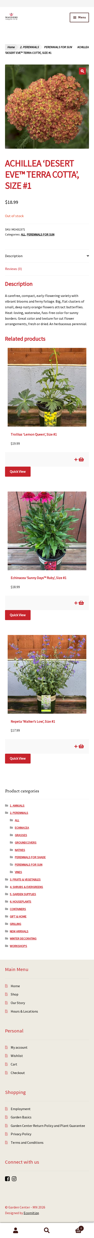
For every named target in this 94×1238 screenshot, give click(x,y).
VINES (18, 872)
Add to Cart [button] (80, 459)
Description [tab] (14, 256)
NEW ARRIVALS (19, 931)
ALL (23, 234)
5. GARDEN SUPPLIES (23, 894)
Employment (21, 1109)
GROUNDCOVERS (26, 842)
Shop (14, 994)
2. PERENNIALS (29, 47)
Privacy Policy (21, 1134)
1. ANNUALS (17, 805)
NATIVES (20, 850)
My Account (15, 1230)
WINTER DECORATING (23, 938)
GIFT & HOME (18, 916)
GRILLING (15, 924)
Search (47, 1230)
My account (19, 1047)
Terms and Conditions (27, 1142)
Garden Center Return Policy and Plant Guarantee (48, 1125)
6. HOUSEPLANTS (20, 901)
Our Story (18, 1003)
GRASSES (21, 835)
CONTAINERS (18, 909)
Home (11, 47)
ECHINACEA (22, 828)
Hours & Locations (24, 1011)
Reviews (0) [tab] (13, 269)
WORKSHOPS (18, 946)
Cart (14, 1064)
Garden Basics (21, 1117)
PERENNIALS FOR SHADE (30, 857)
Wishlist (17, 1055)
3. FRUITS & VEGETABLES (25, 879)
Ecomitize (31, 1213)
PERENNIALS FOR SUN (58, 47)
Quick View (18, 471)
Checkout (18, 1073)
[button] (82, 71)
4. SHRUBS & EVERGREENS (26, 887)
